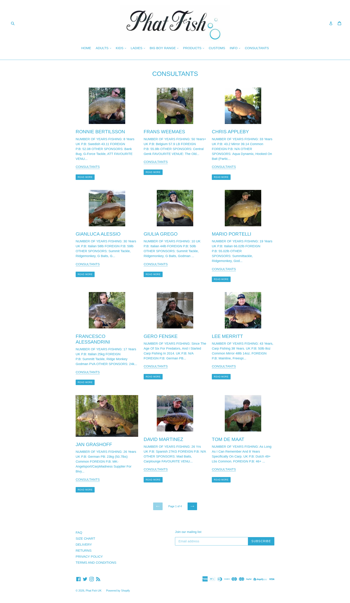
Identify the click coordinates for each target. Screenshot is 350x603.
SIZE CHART (85, 538)
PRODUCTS (192, 48)
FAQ (79, 532)
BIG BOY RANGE (163, 48)
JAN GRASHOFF (94, 444)
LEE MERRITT (227, 336)
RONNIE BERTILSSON (100, 131)
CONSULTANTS (257, 48)
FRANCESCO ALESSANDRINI (93, 339)
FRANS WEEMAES (164, 131)
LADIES (137, 48)
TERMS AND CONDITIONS (96, 562)
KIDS (120, 48)
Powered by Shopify (118, 590)
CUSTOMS (217, 48)
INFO (234, 48)
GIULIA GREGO (161, 234)
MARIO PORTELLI (231, 234)
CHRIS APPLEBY (230, 131)
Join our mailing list (188, 532)
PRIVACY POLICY (89, 556)
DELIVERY (84, 544)
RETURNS (84, 550)
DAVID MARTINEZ (163, 439)
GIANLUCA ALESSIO (98, 234)
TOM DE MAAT (228, 439)
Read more (85, 177)
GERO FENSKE (161, 336)
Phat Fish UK (94, 590)
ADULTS (102, 48)
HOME (86, 48)
